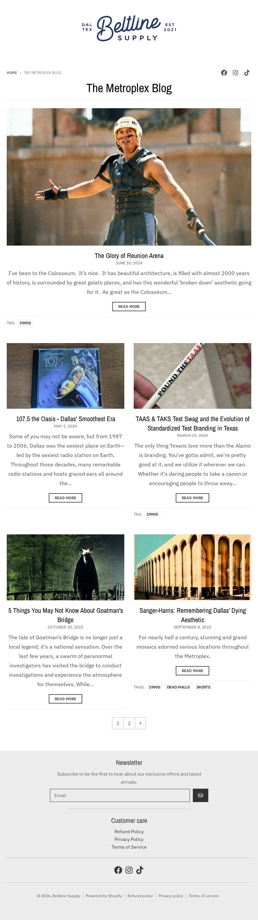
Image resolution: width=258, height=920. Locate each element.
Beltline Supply (66, 895)
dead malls (178, 686)
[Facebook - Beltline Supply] (224, 72)
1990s (25, 322)
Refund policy (140, 895)
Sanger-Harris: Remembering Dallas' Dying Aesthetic (192, 615)
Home (12, 72)
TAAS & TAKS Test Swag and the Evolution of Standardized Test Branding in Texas (193, 423)
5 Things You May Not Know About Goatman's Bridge (65, 615)
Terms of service (204, 895)
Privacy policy (171, 895)
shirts (203, 686)
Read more (129, 306)
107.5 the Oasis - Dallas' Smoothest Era (65, 418)
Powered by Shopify (104, 895)
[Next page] (140, 723)
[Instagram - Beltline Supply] (235, 72)
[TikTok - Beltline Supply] (247, 72)
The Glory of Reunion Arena (129, 255)
